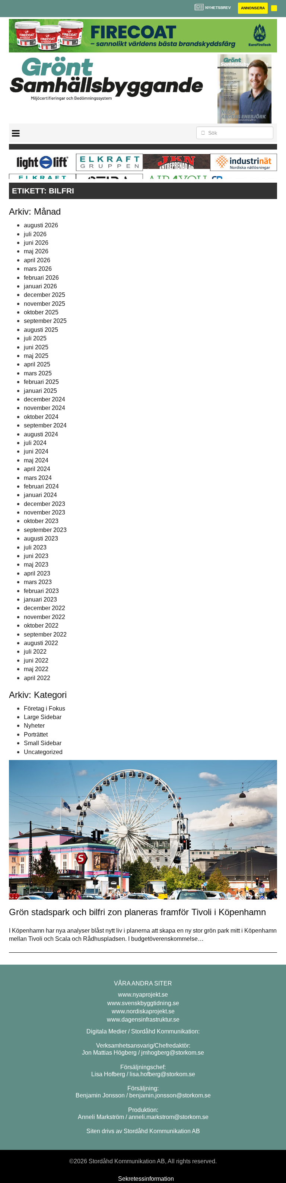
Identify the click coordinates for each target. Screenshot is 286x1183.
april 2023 (37, 573)
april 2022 (37, 678)
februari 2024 (41, 486)
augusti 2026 (41, 225)
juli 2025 (35, 338)
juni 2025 (36, 347)
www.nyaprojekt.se (143, 994)
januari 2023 (40, 599)
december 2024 (44, 399)
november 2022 (44, 617)
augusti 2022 (41, 643)
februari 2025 (41, 382)
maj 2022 (36, 669)
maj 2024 (36, 460)
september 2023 (45, 530)
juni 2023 (36, 556)
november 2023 (44, 512)
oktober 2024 (41, 417)
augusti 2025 (41, 330)
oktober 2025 (41, 312)
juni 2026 (36, 243)
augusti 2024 (41, 434)
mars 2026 (38, 269)
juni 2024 (36, 451)
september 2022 (45, 634)
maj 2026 (36, 251)
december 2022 (44, 608)
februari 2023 (41, 591)
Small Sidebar (42, 743)
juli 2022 (35, 651)
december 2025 (44, 295)
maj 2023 (36, 564)
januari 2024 (40, 495)
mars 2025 (38, 373)
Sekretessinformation (146, 1179)
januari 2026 (40, 286)
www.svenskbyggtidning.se (143, 1003)
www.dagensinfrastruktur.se (143, 1019)
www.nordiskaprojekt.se (143, 1011)
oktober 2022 (41, 625)
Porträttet (36, 734)
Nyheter (34, 725)
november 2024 (44, 408)
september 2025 (45, 321)
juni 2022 (36, 660)
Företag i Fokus (44, 708)
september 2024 (45, 425)
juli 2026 (35, 234)
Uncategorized (43, 752)
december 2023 (44, 504)
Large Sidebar (42, 717)
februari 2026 (41, 278)
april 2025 (37, 364)
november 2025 (44, 304)
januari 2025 (40, 391)
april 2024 (37, 469)
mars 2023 (38, 582)
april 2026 (37, 260)
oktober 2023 (41, 521)
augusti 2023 (41, 538)
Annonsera (253, 8)
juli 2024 (35, 443)
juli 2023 (35, 547)
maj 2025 (36, 356)
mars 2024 (38, 478)
